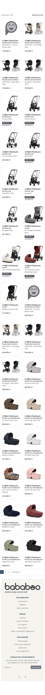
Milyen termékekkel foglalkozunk (22, 631)
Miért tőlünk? (22, 628)
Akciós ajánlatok (22, 608)
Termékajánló (22, 601)
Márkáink (22, 605)
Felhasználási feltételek (22, 644)
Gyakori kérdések (22, 621)
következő (15, 572)
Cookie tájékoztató (22, 651)
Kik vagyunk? (22, 624)
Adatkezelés (22, 648)
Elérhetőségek (23, 641)
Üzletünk (22, 618)
